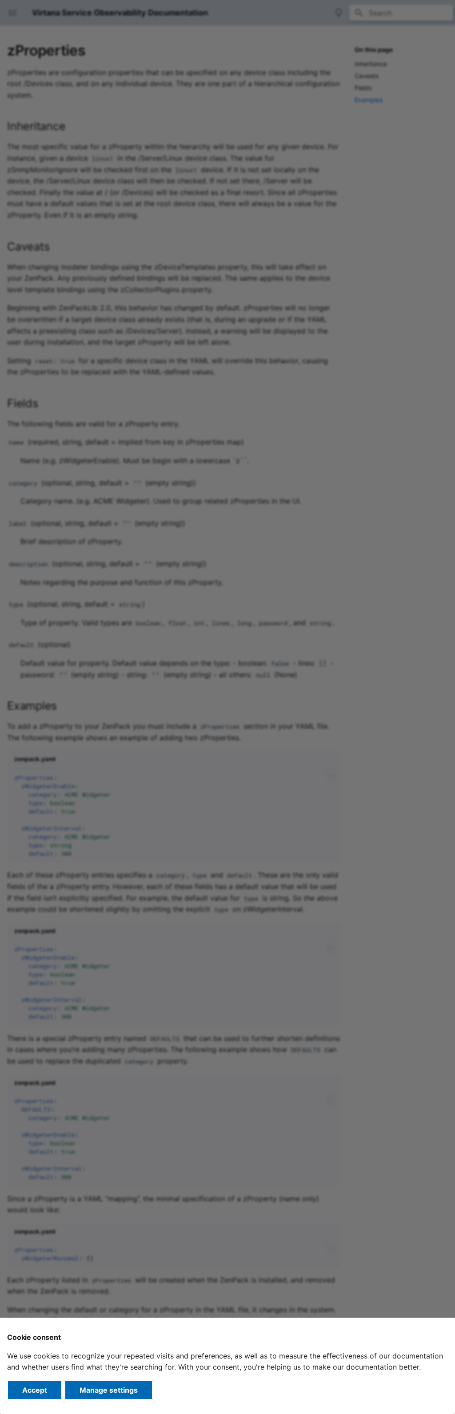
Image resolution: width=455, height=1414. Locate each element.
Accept (34, 1390)
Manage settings (109, 1390)
